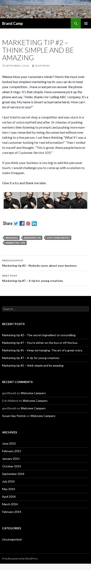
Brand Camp (12, 23)
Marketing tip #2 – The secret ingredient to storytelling (39, 335)
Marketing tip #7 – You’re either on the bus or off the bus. (40, 342)
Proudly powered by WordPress (20, 558)
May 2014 (8, 489)
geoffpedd (42, 65)
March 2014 (10, 504)
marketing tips (15, 242)
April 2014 (9, 496)
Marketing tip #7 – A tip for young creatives (32, 278)
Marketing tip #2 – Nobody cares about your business (39, 263)
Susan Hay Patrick (14, 416)
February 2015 (11, 451)
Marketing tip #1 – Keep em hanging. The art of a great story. (42, 350)
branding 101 (32, 237)
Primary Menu (86, 23)
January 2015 (11, 458)
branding (12, 237)
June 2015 (9, 443)
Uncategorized (12, 539)
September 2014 (13, 474)
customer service (58, 237)
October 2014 (11, 466)
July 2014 (8, 481)
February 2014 (11, 512)
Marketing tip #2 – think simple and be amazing (32, 365)
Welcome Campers (33, 393)
